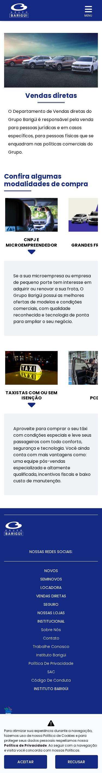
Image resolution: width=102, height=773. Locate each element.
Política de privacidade (51, 663)
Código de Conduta (51, 680)
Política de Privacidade (25, 745)
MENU (88, 16)
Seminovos (51, 579)
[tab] (31, 228)
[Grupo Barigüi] (19, 10)
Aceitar (25, 762)
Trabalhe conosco (51, 646)
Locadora (51, 587)
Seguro (51, 604)
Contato (51, 638)
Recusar (76, 762)
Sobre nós (51, 629)
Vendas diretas (51, 596)
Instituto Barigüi (51, 655)
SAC (51, 672)
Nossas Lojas (51, 613)
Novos (51, 570)
